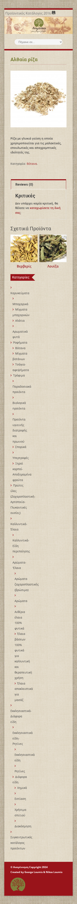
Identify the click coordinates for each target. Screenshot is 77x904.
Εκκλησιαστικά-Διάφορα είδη (21, 716)
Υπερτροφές (21, 458)
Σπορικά (20, 447)
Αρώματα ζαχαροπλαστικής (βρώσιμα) (27, 584)
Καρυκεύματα (19, 293)
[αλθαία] (38, 99)
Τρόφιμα (19, 375)
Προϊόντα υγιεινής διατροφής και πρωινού (20, 430)
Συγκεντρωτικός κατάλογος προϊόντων (21, 842)
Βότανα (32, 164)
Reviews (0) (24, 184)
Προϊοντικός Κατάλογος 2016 (28, 13)
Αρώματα (21, 601)
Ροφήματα (20, 342)
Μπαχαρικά (20, 304)
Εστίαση (20, 799)
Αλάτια (20, 320)
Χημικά (22, 788)
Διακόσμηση (23, 826)
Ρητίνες (20, 771)
